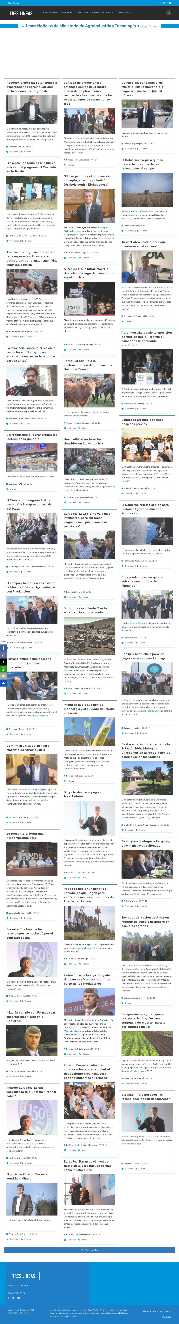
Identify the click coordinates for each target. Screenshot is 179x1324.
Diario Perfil (137, 403)
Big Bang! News (139, 144)
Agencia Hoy (139, 998)
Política (127, 144)
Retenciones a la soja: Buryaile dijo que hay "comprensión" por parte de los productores (87, 979)
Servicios (163, 1311)
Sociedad (13, 418)
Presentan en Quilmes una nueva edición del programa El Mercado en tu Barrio (31, 167)
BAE (20, 484)
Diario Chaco (137, 1078)
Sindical (69, 160)
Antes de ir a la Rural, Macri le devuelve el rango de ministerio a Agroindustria (89, 273)
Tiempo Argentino (83, 344)
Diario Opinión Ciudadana (86, 1145)
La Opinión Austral (82, 688)
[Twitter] (165, 3)
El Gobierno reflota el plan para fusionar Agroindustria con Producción (145, 509)
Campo (69, 423)
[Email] (3, 676)
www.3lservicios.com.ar (18, 1313)
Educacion (128, 998)
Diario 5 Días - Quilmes (27, 236)
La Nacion (135, 728)
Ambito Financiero (83, 1049)
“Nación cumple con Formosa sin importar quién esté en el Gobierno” (30, 1017)
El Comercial (139, 316)
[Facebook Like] (3, 654)
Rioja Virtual (23, 817)
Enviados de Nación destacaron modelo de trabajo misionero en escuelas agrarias (146, 922)
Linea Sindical (125, 12)
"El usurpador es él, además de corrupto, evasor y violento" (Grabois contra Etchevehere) (87, 180)
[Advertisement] (89, 51)
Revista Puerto (139, 488)
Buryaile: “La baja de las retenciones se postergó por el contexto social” (29, 933)
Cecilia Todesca (141, 211)
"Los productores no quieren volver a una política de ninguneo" (143, 581)
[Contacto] (170, 3)
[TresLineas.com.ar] (23, 13)
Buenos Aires (50, 12)
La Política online (139, 561)
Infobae (135, 226)
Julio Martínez (33, 803)
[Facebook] (159, 3)
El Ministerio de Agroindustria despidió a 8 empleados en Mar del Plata (29, 504)
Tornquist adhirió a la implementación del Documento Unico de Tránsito (88, 365)
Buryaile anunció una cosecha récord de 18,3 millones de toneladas (28, 663)
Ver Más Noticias (89, 1250)
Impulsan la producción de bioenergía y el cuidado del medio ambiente (89, 709)
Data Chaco (22, 1234)
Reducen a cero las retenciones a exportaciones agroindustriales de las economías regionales (31, 87)
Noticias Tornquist (82, 423)
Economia (13, 146)
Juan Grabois (98, 245)
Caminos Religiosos (102, 12)
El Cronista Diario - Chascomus (146, 825)
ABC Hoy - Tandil (23, 913)
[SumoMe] (3, 683)
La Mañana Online (25, 1071)
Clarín (134, 637)
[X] (3, 662)
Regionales (67, 12)
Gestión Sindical (24, 331)
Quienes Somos (149, 1311)
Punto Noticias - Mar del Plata (30, 567)
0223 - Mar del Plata (27, 418)
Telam (21, 146)
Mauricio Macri (72, 1031)
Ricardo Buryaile (155, 710)
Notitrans (79, 776)
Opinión (12, 817)
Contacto (166, 1317)
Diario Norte (80, 959)
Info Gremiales (81, 160)
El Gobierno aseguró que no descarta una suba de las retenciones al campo (142, 164)
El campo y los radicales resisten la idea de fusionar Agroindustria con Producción (31, 587)
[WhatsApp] (3, 669)
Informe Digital (81, 252)
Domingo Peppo (83, 948)
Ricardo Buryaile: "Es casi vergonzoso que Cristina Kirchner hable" (31, 1092)
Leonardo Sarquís (136, 623)
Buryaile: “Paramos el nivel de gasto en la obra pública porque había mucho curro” (88, 1166)
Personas (83, 12)
